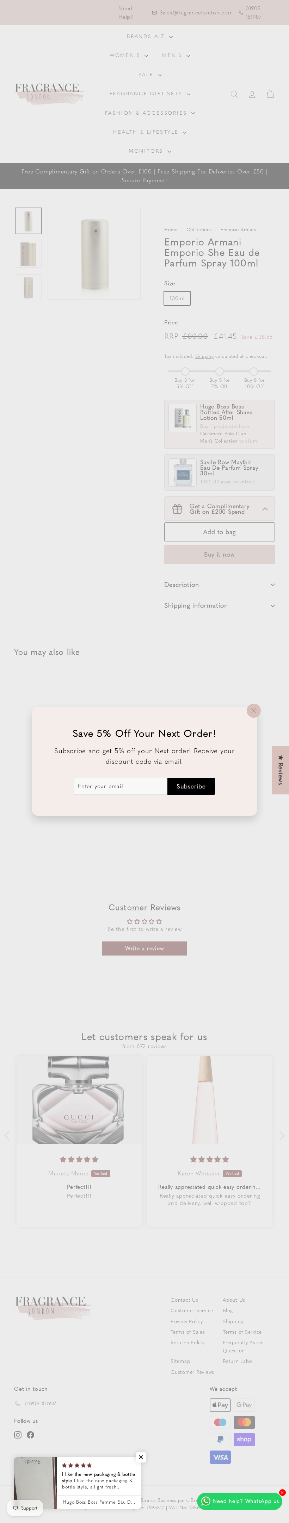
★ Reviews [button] (280, 770)
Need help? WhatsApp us (246, 1501)
